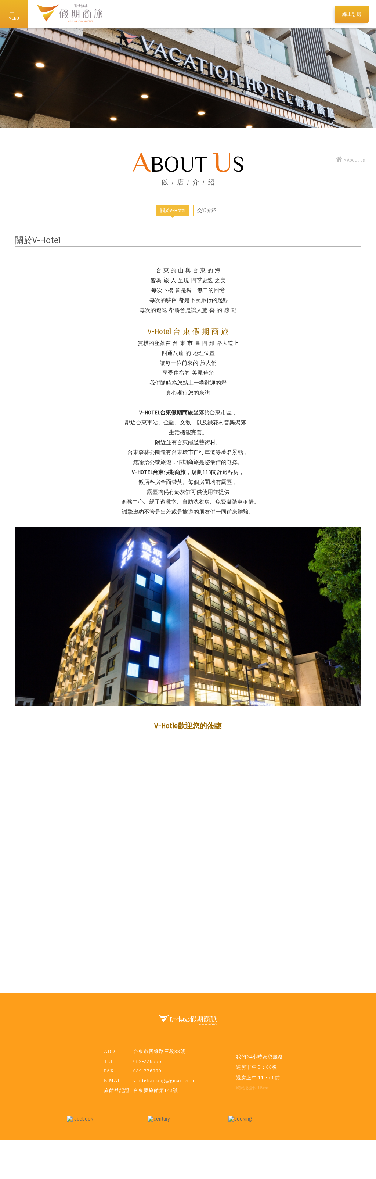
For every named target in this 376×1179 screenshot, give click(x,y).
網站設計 (245, 1087)
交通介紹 (206, 210)
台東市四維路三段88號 (159, 1051)
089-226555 (147, 1061)
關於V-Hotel (172, 210)
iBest (263, 1087)
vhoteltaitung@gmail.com (163, 1080)
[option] (188, 78)
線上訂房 (351, 14)
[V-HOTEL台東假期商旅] (339, 160)
